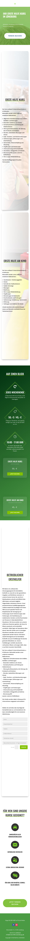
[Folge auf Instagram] (16, 925)
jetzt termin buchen (15, 903)
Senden (23, 747)
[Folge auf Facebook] (13, 925)
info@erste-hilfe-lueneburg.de (15, 935)
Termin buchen (15, 36)
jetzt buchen (15, 474)
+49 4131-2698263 (15, 933)
